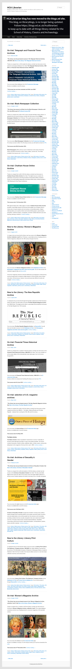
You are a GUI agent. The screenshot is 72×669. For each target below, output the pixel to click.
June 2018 (54, 150)
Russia (31, 220)
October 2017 (55, 162)
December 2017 (55, 159)
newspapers (42, 95)
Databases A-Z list (38, 267)
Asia (19, 218)
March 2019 (54, 136)
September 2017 (55, 163)
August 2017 (54, 165)
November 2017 (55, 160)
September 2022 (55, 91)
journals (34, 334)
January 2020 (55, 124)
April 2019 (54, 135)
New (15, 283)
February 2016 (55, 190)
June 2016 (54, 184)
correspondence (40, 527)
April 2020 (54, 120)
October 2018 (55, 144)
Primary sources (24, 94)
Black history (14, 157)
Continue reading (11, 91)
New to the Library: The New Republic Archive (20, 405)
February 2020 (55, 123)
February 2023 (55, 87)
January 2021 (55, 111)
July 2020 (54, 115)
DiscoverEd (23, 271)
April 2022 (54, 97)
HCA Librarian (14, 7)
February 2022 (55, 99)
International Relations (39, 218)
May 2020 (54, 118)
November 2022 (55, 90)
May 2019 (54, 133)
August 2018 (54, 147)
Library (12, 94)
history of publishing (26, 587)
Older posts (10, 45)
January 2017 (55, 174)
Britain (16, 95)
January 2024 (55, 75)
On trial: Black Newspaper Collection (23, 103)
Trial (29, 94)
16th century (36, 526)
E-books (20, 528)
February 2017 (55, 172)
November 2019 (55, 126)
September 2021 (55, 102)
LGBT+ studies (10, 530)
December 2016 (55, 175)
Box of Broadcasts (56, 197)
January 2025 (55, 69)
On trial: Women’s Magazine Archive (22, 595)
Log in (53, 223)
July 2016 (54, 183)
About (13, 37)
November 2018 (55, 142)
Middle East (9, 220)
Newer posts (44, 45)
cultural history (21, 95)
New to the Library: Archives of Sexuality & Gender (19, 467)
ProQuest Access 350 (24, 111)
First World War (25, 334)
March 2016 (54, 189)
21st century (41, 156)
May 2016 (54, 186)
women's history (25, 653)
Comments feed (55, 226)
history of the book (34, 587)
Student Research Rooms (57, 213)
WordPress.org (55, 228)
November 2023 (55, 78)
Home (9, 37)
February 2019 (55, 138)
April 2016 (54, 187)
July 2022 (54, 94)
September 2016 (55, 180)
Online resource (17, 94)
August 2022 (54, 93)
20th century (41, 94)
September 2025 (55, 67)
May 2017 (54, 168)
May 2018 (54, 151)
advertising (13, 284)
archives (12, 95)
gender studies (40, 284)
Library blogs (19, 37)
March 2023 (54, 85)
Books (53, 195)
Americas (12, 218)
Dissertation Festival (56, 198)
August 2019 (54, 129)
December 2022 (55, 88)
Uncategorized (55, 218)
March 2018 (54, 154)
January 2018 (55, 157)
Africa (8, 218)
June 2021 (54, 105)
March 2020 (54, 121)
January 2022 (55, 100)
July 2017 (54, 166)
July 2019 (54, 130)
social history (16, 97)
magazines (9, 285)
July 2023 (54, 81)
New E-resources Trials (57, 59)
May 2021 (54, 106)
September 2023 (55, 79)
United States (13, 159)
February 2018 (55, 156)
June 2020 (54, 117)
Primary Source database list (25, 580)
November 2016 (55, 177)
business (19, 386)
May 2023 (54, 82)
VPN (45, 142)
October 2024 (55, 72)
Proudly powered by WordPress (36, 664)
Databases (26, 95)
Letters (36, 528)
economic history (32, 95)
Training (54, 215)
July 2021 (54, 103)
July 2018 (54, 148)
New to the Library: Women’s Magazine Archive (30, 603)
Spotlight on (54, 212)
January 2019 (55, 139)
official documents (16, 220)
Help (53, 200)
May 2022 (54, 96)
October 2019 (55, 127)
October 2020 (55, 112)
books (32, 527)
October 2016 (55, 178)
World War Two (10, 531)
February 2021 (55, 109)
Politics (21, 220)
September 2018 (55, 145)
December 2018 (55, 141)
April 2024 (54, 73)
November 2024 (55, 70)
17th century (41, 526)
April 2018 (54, 153)
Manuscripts (20, 530)
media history (15, 285)
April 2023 (54, 84)
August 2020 (54, 114)
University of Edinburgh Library (30, 37)
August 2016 (54, 181)
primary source (10, 97)
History (37, 95)
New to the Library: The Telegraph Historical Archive (27, 60)
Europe (30, 218)
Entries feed (54, 225)
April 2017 (54, 169)
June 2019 (54, 132)
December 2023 (55, 76)
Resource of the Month (57, 210)
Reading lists (55, 209)
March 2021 (54, 108)
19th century (36, 94)
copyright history (40, 586)
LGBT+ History (42, 528)
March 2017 (54, 171)
